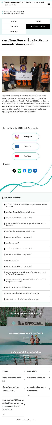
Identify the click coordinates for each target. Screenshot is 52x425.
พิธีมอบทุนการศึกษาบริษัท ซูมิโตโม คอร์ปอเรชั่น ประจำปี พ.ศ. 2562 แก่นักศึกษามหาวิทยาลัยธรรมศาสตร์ (26, 273)
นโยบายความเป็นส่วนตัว (36, 378)
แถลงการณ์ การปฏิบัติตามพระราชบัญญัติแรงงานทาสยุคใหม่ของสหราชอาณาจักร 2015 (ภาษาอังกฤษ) (13, 405)
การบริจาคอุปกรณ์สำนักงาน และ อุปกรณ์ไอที (19, 218)
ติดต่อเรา (5, 371)
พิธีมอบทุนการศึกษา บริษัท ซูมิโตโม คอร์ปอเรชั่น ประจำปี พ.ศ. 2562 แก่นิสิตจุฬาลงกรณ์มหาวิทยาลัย (26, 281)
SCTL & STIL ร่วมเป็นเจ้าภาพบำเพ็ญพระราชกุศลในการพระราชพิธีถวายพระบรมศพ (26, 205)
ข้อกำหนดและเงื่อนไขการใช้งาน (11, 379)
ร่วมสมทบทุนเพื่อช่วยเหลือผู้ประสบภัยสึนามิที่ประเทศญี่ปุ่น (22, 293)
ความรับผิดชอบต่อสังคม (12, 198)
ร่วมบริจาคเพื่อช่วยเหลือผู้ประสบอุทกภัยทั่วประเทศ (20, 212)
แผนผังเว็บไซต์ (32, 371)
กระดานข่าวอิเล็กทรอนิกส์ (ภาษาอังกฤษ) (36, 389)
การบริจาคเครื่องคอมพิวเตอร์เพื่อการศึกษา (18, 287)
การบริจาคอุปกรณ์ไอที (12, 243)
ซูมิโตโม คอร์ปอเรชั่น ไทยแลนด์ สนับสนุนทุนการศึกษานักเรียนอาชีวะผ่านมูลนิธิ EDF (26, 225)
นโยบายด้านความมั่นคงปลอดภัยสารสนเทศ (10, 389)
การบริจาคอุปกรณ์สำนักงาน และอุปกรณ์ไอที (18, 255)
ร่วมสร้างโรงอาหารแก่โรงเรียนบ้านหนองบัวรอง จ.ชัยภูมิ (22, 299)
